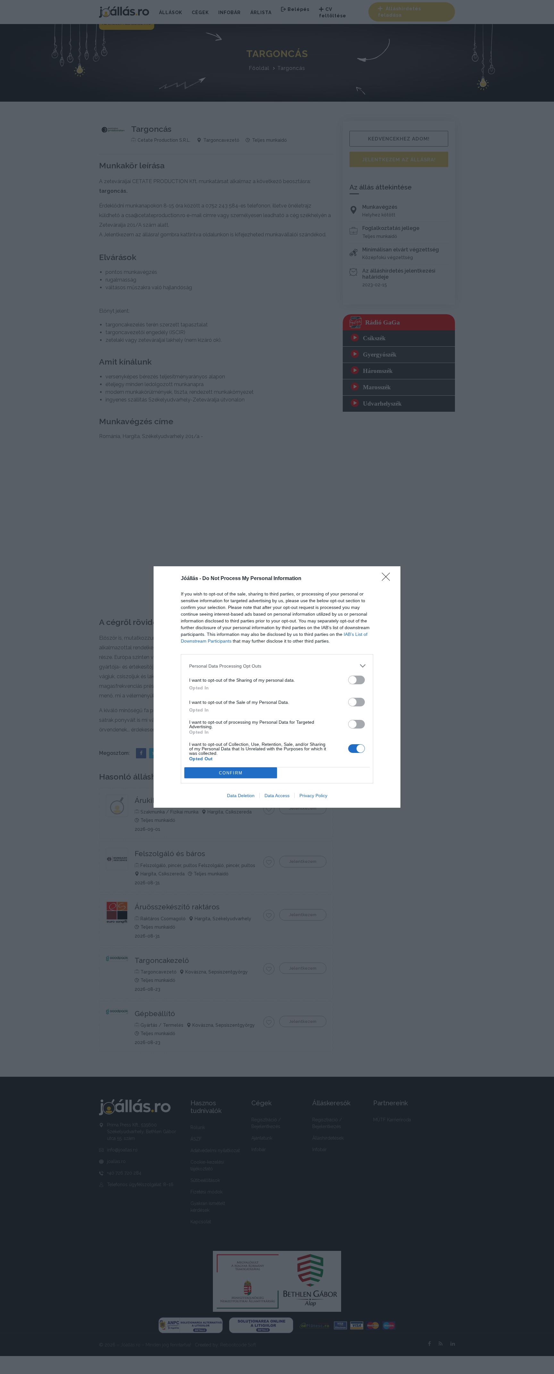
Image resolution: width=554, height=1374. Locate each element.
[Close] (388, 579)
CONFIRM (231, 773)
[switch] (356, 680)
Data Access (277, 795)
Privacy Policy (313, 795)
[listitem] (277, 665)
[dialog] (277, 687)
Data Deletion (241, 795)
